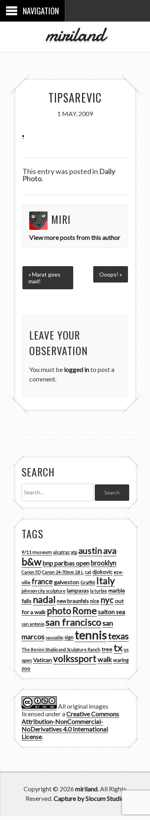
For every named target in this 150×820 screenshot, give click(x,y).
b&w (32, 561)
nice (94, 601)
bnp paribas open (66, 563)
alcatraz (61, 552)
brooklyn (103, 563)
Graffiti (87, 582)
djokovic (102, 572)
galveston (66, 582)
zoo (26, 668)
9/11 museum (37, 552)
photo (59, 610)
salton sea (111, 611)
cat (88, 572)
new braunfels (73, 601)
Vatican (42, 659)
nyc (107, 600)
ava (109, 550)
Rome (84, 610)
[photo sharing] (23, 134)
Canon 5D (31, 572)
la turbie (98, 590)
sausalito (54, 637)
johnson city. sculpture (44, 590)
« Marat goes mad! (44, 278)
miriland (75, 34)
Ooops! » (110, 274)
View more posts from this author (74, 237)
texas (118, 636)
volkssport (74, 658)
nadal (44, 599)
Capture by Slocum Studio (89, 798)
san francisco (73, 622)
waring (121, 660)
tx (118, 647)
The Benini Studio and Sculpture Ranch (61, 649)
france (42, 581)
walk (105, 659)
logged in (76, 369)
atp (74, 552)
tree (107, 649)
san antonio (33, 623)
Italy (105, 580)
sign (69, 637)
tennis (91, 635)
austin (90, 550)
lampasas (78, 590)
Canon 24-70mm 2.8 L (63, 572)
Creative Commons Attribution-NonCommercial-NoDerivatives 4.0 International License (70, 725)
